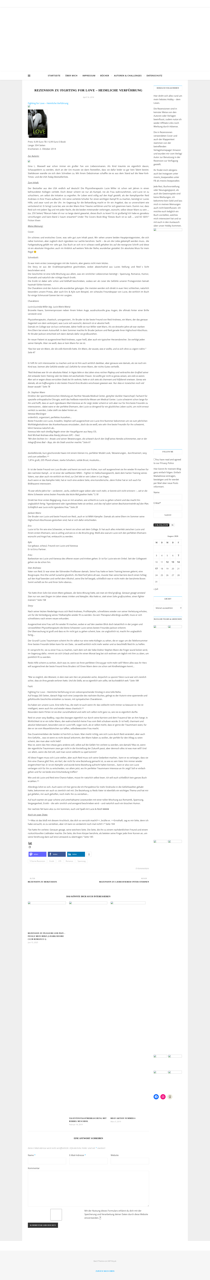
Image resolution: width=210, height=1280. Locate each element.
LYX (59, 861)
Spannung (82, 861)
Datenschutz (154, 75)
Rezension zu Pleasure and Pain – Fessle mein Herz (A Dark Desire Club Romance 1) (46, 936)
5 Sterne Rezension (37, 861)
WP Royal (112, 1261)
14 (178, 562)
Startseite (54, 75)
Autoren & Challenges (128, 75)
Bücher (104, 75)
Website (115, 1155)
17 (156, 568)
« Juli (156, 588)
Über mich (71, 75)
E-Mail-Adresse (77, 1155)
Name (31, 1155)
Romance (69, 861)
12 (167, 562)
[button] (37, 854)
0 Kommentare (142, 868)
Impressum (88, 75)
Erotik (51, 861)
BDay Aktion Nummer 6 (123, 1118)
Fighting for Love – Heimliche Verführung (48, 103)
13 (173, 562)
